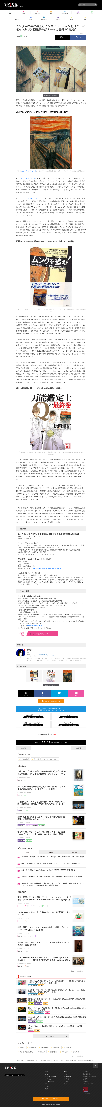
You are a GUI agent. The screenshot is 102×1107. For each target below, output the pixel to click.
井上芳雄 (76, 1052)
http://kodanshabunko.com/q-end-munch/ (46, 568)
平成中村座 (53, 1052)
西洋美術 (36, 759)
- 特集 (65, 1084)
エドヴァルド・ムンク (29, 171)
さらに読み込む (51, 1037)
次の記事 (78, 748)
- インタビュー (68, 1076)
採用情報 (85, 1079)
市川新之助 (67, 1048)
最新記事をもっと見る (77, 971)
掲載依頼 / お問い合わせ (89, 1076)
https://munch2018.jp (34, 626)
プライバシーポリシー (89, 1084)
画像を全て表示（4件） (52, 95)
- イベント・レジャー (50, 1076)
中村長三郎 (65, 1052)
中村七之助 (32, 1048)
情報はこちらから (42, 634)
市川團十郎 (55, 1048)
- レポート (66, 1079)
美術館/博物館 (24, 759)
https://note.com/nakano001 (46, 656)
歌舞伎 (22, 1048)
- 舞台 (46, 1074)
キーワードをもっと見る (76, 1056)
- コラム (66, 1081)
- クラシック (48, 1079)
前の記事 (23, 748)
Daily (27, 852)
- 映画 (46, 1089)
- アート (47, 1084)
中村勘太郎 (41, 1052)
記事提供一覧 (87, 1074)
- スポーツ (47, 1086)
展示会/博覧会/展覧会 (27, 1052)
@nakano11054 (43, 654)
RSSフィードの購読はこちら (52, 701)
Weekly (51, 852)
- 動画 (65, 1071)
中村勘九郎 (44, 1048)
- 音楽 (46, 1071)
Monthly (74, 852)
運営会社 (85, 1071)
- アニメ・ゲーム (49, 1081)
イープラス (20, 1060)
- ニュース (66, 1074)
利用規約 (85, 1081)
